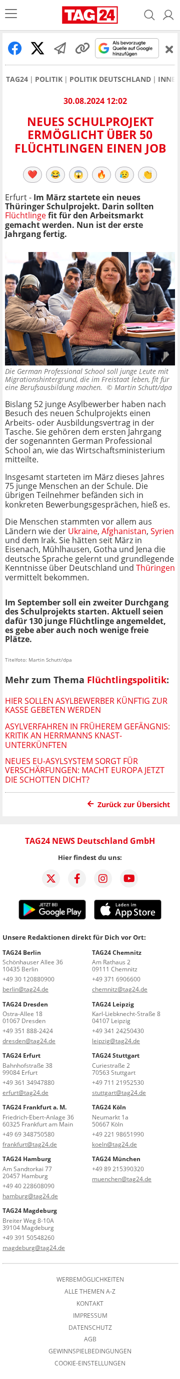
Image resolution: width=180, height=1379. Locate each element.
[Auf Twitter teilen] (38, 48)
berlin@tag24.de (25, 989)
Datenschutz (90, 1327)
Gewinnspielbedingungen (90, 1351)
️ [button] (33, 174)
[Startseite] (90, 15)
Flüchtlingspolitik (126, 680)
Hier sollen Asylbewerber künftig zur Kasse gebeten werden (86, 705)
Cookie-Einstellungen (90, 1363)
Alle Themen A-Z (90, 1291)
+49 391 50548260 (28, 1237)
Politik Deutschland (110, 79)
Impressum (90, 1315)
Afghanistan (124, 531)
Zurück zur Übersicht (134, 804)
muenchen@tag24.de (122, 1179)
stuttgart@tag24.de (119, 1092)
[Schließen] (169, 49)
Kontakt (90, 1303)
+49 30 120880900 (28, 979)
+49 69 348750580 (28, 1134)
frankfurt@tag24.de (29, 1144)
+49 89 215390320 (118, 1169)
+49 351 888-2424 (27, 1031)
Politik (48, 79)
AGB (90, 1339)
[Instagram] (103, 878)
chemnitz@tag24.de (120, 989)
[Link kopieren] (82, 48)
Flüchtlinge (25, 215)
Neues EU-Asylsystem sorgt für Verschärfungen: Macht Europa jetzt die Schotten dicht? (84, 770)
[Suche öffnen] (149, 15)
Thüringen (155, 567)
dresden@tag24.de (29, 1041)
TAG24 (17, 79)
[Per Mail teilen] (60, 48)
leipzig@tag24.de (116, 1041)
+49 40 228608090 (28, 1186)
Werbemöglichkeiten (90, 1279)
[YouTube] (129, 878)
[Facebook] (77, 878)
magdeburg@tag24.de (33, 1247)
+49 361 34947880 (28, 1082)
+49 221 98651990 (118, 1134)
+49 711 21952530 (118, 1082)
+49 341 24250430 (118, 1031)
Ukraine (83, 531)
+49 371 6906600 (116, 979)
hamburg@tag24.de (30, 1196)
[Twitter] (51, 878)
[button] (168, 15)
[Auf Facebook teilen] (15, 48)
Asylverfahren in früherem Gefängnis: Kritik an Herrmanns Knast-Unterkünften (87, 735)
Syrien (162, 531)
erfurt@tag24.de (25, 1092)
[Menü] (11, 15)
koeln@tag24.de (114, 1144)
